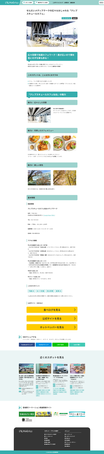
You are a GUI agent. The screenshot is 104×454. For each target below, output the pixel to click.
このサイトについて (58, 2)
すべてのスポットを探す (51, 434)
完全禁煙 (38, 393)
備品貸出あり (43, 392)
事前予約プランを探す (43, 2)
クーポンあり (55, 388)
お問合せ (66, 2)
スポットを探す (28, 2)
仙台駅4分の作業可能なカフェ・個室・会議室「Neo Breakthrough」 (43, 377)
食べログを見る (52, 310)
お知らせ (68, 438)
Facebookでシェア (26, 345)
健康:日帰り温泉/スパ (29, 366)
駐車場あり (61, 392)
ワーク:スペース (47, 365)
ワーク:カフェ (66, 18)
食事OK (37, 395)
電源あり (38, 392)
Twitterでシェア (44, 345)
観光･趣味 (48, 442)
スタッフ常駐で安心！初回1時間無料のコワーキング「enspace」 (77, 377)
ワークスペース (49, 436)
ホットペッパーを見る (52, 327)
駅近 (47, 392)
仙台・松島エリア (25, 368)
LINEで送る (60, 345)
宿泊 (47, 438)
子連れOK (43, 393)
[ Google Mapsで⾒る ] (49, 215)
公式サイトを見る (52, 318)
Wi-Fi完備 (48, 390)
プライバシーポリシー (71, 442)
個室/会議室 (38, 390)
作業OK (43, 390)
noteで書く (77, 345)
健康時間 (31, 365)
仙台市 (75, 18)
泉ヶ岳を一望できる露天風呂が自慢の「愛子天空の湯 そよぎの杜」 (26, 377)
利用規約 (68, 440)
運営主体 (72, 2)
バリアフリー (48, 393)
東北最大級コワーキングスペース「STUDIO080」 (60, 376)
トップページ (69, 434)
